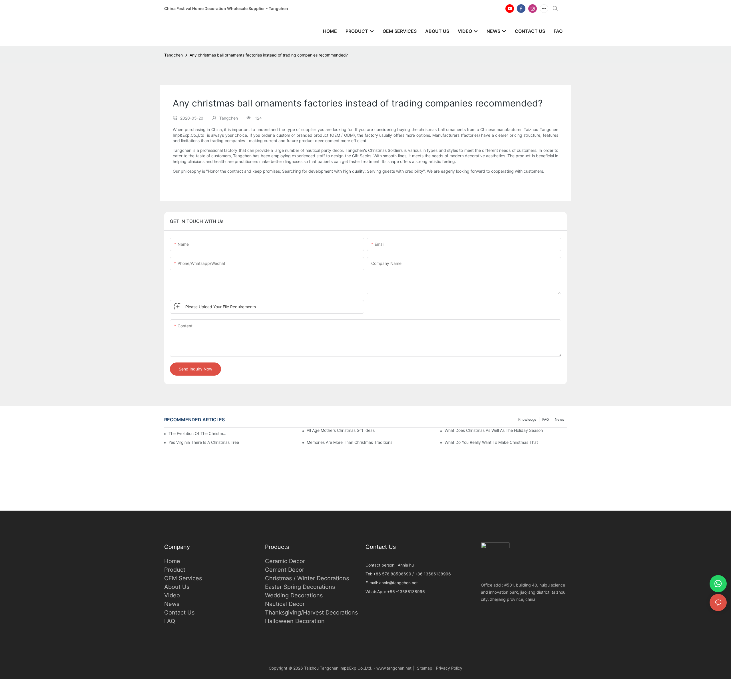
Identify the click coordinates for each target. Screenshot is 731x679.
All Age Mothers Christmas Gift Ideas (341, 430)
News (559, 419)
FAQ (545, 419)
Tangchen (173, 55)
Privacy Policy (449, 668)
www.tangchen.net (393, 668)
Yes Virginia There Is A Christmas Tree (203, 442)
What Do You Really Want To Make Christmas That (491, 442)
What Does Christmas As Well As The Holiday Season (494, 430)
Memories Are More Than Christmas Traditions (349, 442)
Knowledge (527, 419)
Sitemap (424, 668)
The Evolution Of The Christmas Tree (197, 433)
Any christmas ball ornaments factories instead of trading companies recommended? (269, 55)
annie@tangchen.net (398, 582)
